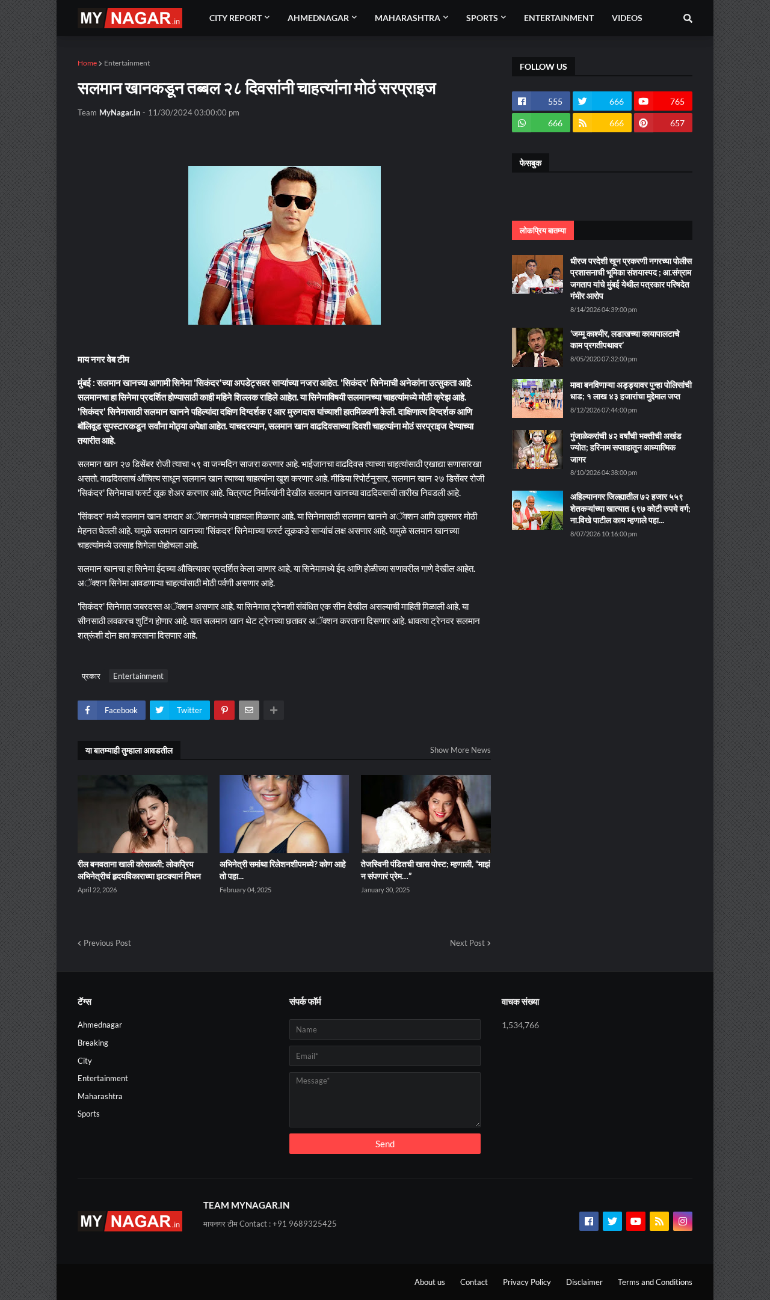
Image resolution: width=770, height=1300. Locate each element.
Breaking (93, 1042)
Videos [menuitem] (627, 18)
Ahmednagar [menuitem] (318, 18)
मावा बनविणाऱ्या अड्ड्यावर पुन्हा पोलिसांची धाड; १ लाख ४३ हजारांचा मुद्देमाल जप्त (631, 390)
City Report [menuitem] (235, 18)
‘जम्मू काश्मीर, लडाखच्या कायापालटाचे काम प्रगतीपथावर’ (625, 339)
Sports (89, 1113)
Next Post (467, 943)
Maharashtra (100, 1096)
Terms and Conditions (655, 1282)
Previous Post (107, 943)
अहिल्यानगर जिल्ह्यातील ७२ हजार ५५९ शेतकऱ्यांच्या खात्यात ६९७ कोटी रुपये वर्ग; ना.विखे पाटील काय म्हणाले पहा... (630, 508)
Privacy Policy (527, 1282)
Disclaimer (584, 1282)
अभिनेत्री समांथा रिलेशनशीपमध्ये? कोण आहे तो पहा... (283, 870)
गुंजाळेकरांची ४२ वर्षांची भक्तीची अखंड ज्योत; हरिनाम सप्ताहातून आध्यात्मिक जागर (626, 447)
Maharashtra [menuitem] (407, 18)
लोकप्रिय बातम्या (543, 230)
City (85, 1060)
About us (429, 1282)
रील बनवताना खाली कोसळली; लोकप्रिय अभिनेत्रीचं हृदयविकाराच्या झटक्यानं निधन (139, 870)
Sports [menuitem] (482, 18)
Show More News (460, 750)
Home (87, 62)
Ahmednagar (100, 1024)
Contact (474, 1282)
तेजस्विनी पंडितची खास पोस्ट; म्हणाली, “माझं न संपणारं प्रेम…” (425, 870)
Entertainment (127, 62)
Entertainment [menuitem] (559, 18)
